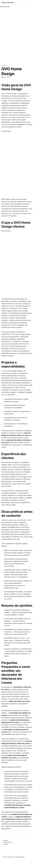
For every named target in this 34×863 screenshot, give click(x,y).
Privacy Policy (7, 842)
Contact (5, 844)
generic (4, 65)
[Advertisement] (17, 34)
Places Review (7, 2)
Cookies (5, 840)
